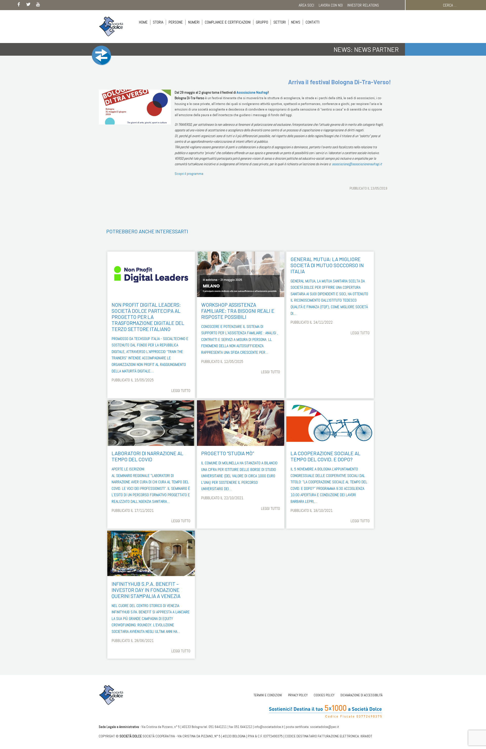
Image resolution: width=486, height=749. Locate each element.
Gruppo (262, 22)
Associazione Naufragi (252, 92)
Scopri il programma (189, 173)
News (295, 22)
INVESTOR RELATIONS (363, 5)
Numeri (193, 22)
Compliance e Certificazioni (228, 22)
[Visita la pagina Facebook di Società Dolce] (18, 5)
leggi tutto (180, 390)
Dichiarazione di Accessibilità (361, 695)
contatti (312, 22)
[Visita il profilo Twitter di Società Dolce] (28, 5)
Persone (176, 22)
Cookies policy (324, 695)
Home (143, 22)
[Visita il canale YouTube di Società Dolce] (37, 5)
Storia (158, 22)
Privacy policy (298, 695)
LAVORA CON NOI (331, 5)
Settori (279, 22)
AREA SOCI (306, 5)
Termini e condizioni (268, 695)
